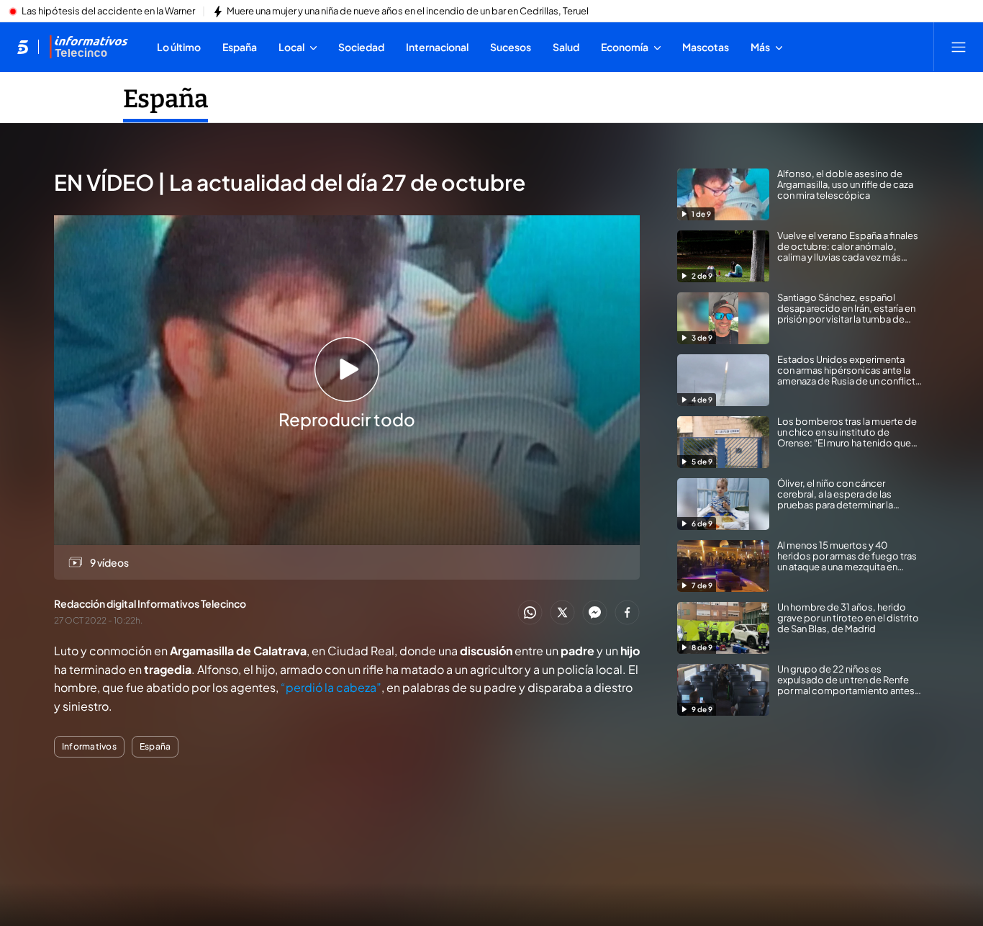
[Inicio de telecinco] (22, 47)
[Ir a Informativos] (88, 47)
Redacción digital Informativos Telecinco (150, 603)
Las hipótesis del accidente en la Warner (108, 11)
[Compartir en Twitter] (562, 613)
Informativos (89, 746)
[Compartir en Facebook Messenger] (594, 613)
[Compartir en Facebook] (627, 613)
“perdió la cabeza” (331, 687)
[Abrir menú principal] (958, 47)
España (165, 99)
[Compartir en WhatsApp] (530, 613)
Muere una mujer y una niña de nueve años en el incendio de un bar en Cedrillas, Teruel (408, 11)
